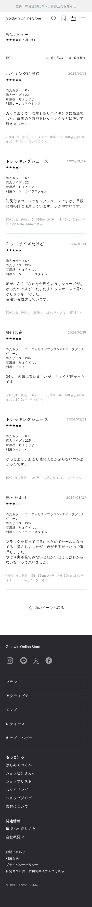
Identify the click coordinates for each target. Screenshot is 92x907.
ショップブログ (19, 797)
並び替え (79, 57)
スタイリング (17, 789)
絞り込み (57, 57)
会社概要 (13, 837)
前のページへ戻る (49, 607)
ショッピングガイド (22, 773)
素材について (17, 806)
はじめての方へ (19, 764)
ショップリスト (19, 781)
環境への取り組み (21, 828)
